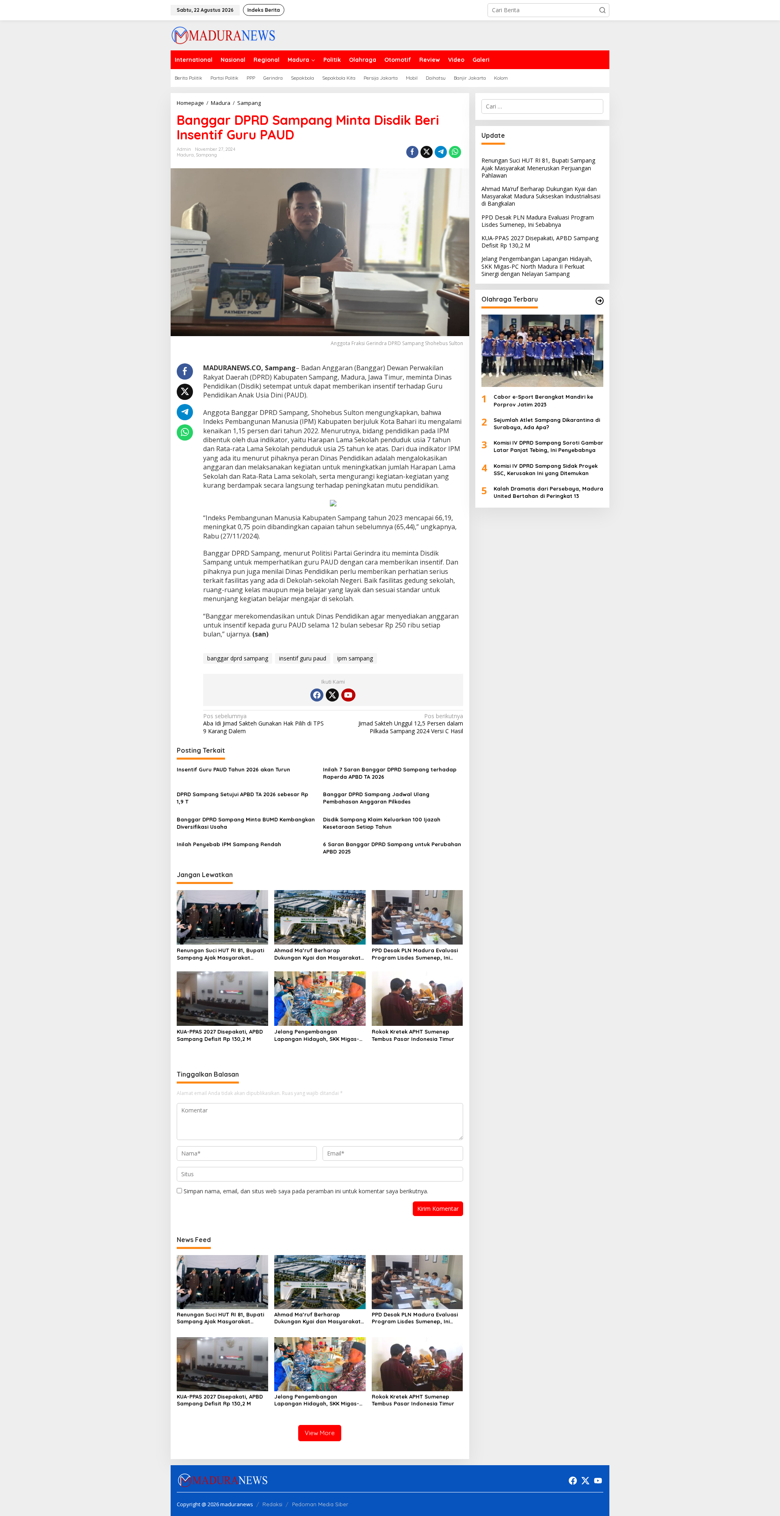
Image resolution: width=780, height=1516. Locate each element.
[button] (602, 10)
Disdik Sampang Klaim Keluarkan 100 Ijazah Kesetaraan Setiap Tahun (381, 823)
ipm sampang (355, 658)
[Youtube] (348, 695)
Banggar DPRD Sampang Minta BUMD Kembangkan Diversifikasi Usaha (246, 823)
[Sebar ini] (412, 152)
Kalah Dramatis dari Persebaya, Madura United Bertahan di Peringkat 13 (548, 492)
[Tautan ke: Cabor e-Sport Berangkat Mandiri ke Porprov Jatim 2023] (542, 351)
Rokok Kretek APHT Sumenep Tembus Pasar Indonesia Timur (413, 1035)
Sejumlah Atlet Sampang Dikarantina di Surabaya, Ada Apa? (547, 423)
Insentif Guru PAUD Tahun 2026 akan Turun (234, 769)
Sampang (206, 155)
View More (320, 1433)
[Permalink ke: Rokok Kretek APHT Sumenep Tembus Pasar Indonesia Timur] (417, 997)
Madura (185, 155)
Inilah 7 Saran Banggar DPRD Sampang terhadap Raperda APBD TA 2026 (390, 773)
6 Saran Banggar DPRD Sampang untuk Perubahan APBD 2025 (392, 848)
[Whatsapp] (455, 152)
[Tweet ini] (426, 152)
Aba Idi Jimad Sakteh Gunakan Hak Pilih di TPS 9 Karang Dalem (263, 723)
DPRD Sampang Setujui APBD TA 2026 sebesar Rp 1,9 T (242, 798)
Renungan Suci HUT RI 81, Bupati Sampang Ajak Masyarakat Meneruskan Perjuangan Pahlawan (220, 954)
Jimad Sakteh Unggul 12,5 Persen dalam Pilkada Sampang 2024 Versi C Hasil (410, 723)
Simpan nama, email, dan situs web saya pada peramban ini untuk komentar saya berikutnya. (306, 1191)
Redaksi (272, 1504)
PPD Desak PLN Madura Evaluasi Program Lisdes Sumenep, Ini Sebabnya (415, 954)
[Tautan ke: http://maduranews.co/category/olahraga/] (599, 301)
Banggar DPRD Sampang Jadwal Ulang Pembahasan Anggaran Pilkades (376, 798)
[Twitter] (332, 695)
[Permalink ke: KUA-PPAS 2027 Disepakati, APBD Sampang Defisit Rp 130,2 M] (222, 997)
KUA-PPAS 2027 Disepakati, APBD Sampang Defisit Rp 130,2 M (220, 1035)
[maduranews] (223, 35)
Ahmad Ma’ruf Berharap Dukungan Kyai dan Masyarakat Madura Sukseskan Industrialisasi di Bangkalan (319, 954)
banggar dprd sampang (237, 658)
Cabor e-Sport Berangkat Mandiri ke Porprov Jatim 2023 (543, 400)
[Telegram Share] (441, 152)
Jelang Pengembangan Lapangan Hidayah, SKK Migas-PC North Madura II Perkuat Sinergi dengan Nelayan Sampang (316, 1035)
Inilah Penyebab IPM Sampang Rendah (229, 844)
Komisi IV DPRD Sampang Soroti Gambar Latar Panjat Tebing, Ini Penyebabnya (548, 446)
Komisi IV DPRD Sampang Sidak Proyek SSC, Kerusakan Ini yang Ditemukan (546, 469)
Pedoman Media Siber (320, 1504)
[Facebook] (316, 695)
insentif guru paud (302, 658)
